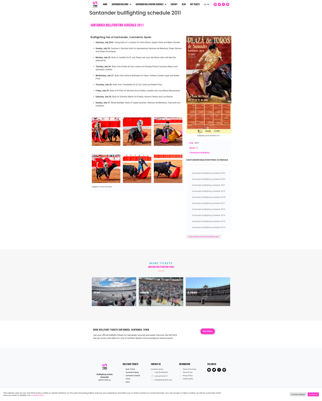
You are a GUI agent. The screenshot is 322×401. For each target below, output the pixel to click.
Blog (184, 4)
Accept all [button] (313, 394)
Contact (174, 4)
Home (105, 4)
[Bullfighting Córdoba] (161, 291)
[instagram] (223, 4)
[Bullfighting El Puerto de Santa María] (208, 291)
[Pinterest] (227, 4)
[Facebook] (215, 4)
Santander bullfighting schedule (149, 4)
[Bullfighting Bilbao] (114, 291)
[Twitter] (219, 4)
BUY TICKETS (195, 4)
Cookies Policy (37, 395)
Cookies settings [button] (298, 394)
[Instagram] (219, 370)
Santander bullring (120, 4)
